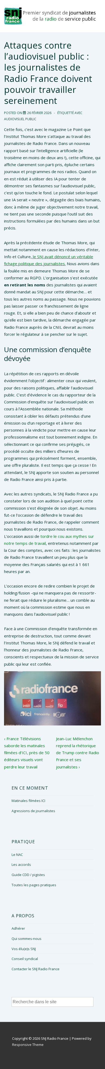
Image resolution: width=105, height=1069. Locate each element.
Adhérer (18, 928)
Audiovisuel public (20, 119)
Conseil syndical (25, 958)
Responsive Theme (28, 1044)
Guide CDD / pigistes (28, 874)
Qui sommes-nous (26, 938)
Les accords (21, 864)
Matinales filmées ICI (28, 800)
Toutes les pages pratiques (34, 884)
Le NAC (17, 854)
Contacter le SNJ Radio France (36, 968)
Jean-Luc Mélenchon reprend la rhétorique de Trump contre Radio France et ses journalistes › (77, 752)
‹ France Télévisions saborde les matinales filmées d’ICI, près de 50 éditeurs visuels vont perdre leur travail (27, 752)
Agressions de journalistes (33, 810)
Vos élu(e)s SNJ (24, 948)
